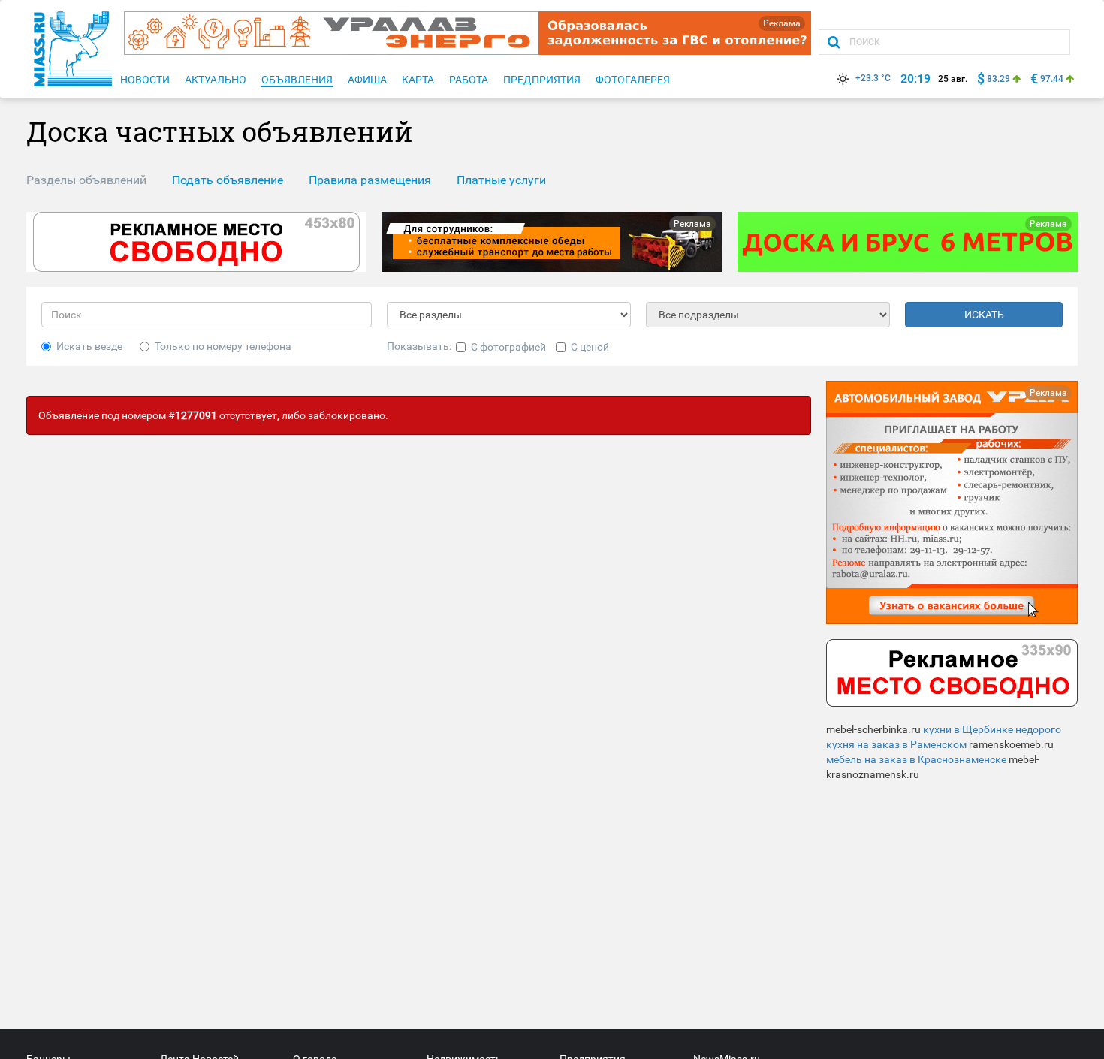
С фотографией (508, 347)
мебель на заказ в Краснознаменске (916, 759)
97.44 (1051, 79)
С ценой (590, 347)
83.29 (998, 79)
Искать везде (89, 346)
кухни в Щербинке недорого (992, 729)
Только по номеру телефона (223, 346)
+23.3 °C (873, 78)
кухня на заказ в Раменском (896, 744)
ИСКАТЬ (984, 315)
